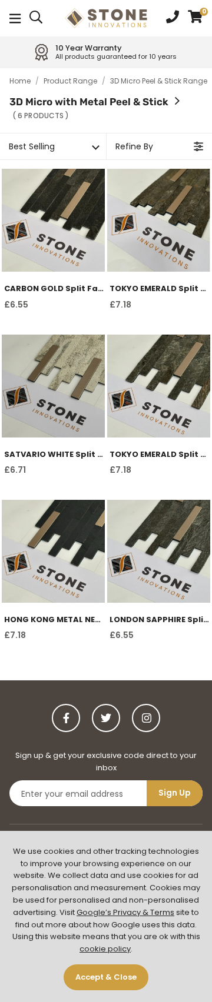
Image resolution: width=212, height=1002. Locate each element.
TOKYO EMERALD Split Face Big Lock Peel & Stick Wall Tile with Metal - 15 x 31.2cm (160, 454)
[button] (195, 18)
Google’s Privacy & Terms (125, 912)
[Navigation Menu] (15, 18)
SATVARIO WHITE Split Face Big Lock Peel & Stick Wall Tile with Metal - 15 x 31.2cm (54, 454)
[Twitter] (106, 718)
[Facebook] (66, 718)
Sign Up (174, 793)
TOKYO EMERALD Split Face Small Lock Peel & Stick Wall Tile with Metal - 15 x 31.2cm (160, 288)
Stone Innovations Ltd (106, 18)
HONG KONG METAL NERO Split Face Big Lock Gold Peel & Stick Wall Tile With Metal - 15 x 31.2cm (54, 619)
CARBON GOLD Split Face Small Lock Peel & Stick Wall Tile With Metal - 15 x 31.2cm (54, 288)
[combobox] (36, 18)
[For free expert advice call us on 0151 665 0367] (172, 18)
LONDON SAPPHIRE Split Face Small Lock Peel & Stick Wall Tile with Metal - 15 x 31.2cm (160, 619)
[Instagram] (146, 718)
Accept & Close (106, 977)
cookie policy (105, 948)
